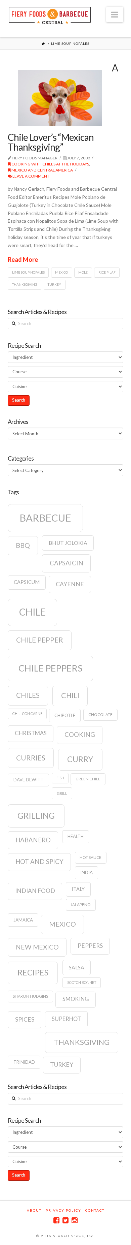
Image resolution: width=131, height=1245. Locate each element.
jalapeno (81, 904)
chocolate (100, 714)
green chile (88, 778)
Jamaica (23, 920)
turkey (54, 284)
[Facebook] (56, 1220)
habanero (33, 840)
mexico (61, 272)
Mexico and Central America (42, 170)
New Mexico (37, 947)
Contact (94, 1210)
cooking (79, 734)
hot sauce (90, 857)
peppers (90, 945)
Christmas (31, 733)
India (86, 872)
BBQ (23, 545)
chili (70, 695)
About (34, 1210)
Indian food (35, 890)
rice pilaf (107, 272)
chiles (28, 695)
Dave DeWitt (28, 779)
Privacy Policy (63, 1210)
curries (30, 758)
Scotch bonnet (81, 982)
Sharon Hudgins (30, 996)
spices (24, 1019)
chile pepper (39, 640)
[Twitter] (65, 1220)
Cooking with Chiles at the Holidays (50, 163)
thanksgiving (24, 284)
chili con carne (27, 713)
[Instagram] (75, 1220)
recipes (32, 972)
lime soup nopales (28, 272)
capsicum (27, 582)
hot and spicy (39, 861)
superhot (66, 1019)
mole (83, 272)
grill (62, 793)
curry (80, 759)
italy (78, 889)
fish (60, 778)
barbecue (45, 518)
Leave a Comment (30, 176)
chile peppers (50, 668)
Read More (23, 259)
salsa (76, 967)
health (76, 836)
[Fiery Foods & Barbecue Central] (50, 14)
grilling (36, 815)
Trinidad (24, 1062)
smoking (75, 999)
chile (32, 612)
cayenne (70, 584)
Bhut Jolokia (68, 543)
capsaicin (66, 563)
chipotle (64, 715)
